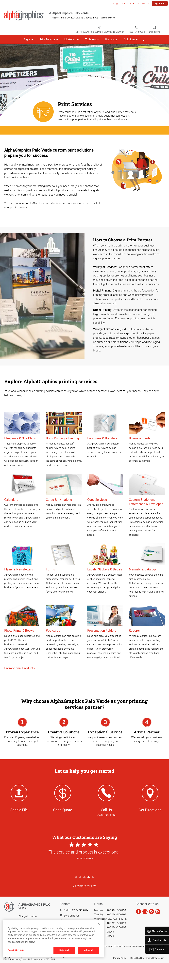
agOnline (159, 3)
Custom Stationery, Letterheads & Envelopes (146, 501)
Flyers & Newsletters (18, 569)
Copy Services (97, 499)
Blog (115, 3)
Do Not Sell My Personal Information (147, 957)
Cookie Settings (16, 950)
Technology (92, 39)
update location (108, 17)
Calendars (11, 499)
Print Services (47, 39)
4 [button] (88, 877)
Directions (154, 31)
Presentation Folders (101, 630)
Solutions (129, 39)
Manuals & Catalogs (143, 569)
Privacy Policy (119, 957)
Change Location (27, 916)
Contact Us (144, 3)
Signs (27, 39)
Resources (111, 39)
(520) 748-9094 (137, 31)
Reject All (64, 950)
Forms (50, 569)
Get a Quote (159, 931)
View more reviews (84, 886)
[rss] (158, 911)
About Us (126, 3)
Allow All (88, 950)
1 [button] (76, 877)
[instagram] (151, 911)
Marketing (70, 39)
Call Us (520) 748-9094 (76, 910)
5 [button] (93, 877)
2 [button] (80, 877)
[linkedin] (145, 911)
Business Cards (140, 438)
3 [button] (84, 877)
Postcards (53, 630)
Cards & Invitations (59, 499)
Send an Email (71, 915)
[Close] (98, 923)
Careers (159, 949)
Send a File (159, 940)
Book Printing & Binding (62, 438)
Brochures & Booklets (102, 438)
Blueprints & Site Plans (20, 438)
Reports (134, 630)
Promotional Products (19, 668)
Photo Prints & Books (19, 630)
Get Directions (150, 809)
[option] (84, 857)
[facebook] (138, 911)
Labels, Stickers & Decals (104, 569)
